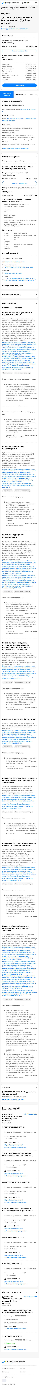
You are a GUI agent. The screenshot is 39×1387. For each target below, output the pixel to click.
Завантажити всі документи (14, 262)
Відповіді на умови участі (13, 1145)
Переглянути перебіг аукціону (13, 1099)
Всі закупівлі (13, 7)
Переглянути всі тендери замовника (15, 148)
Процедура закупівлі (7, 94)
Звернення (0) (20, 94)
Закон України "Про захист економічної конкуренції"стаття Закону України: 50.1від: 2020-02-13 (18, 485)
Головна (4, 7)
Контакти (23, 1372)
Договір (22, 1368)
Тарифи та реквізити (8, 1368)
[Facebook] (4, 1380)
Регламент (5, 1372)
